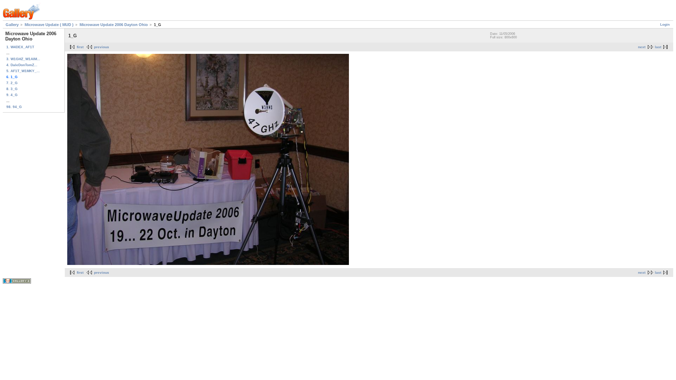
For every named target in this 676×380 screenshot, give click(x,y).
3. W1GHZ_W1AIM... (23, 59)
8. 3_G (12, 89)
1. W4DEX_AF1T (20, 47)
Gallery (12, 25)
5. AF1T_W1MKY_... (23, 71)
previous (101, 47)
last (658, 47)
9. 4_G (12, 95)
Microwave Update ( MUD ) (49, 25)
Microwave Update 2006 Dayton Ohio (114, 25)
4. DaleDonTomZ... (21, 65)
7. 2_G (12, 83)
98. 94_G (14, 107)
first (80, 47)
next (641, 47)
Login (665, 24)
